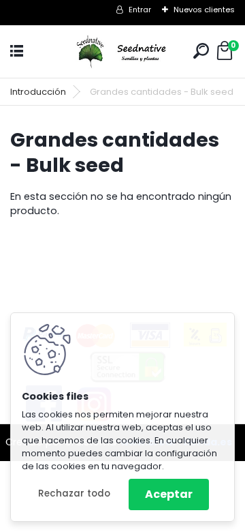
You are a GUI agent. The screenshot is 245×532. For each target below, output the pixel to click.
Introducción (38, 91)
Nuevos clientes (204, 9)
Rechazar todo (74, 493)
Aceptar (169, 494)
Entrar (140, 9)
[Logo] (122, 51)
